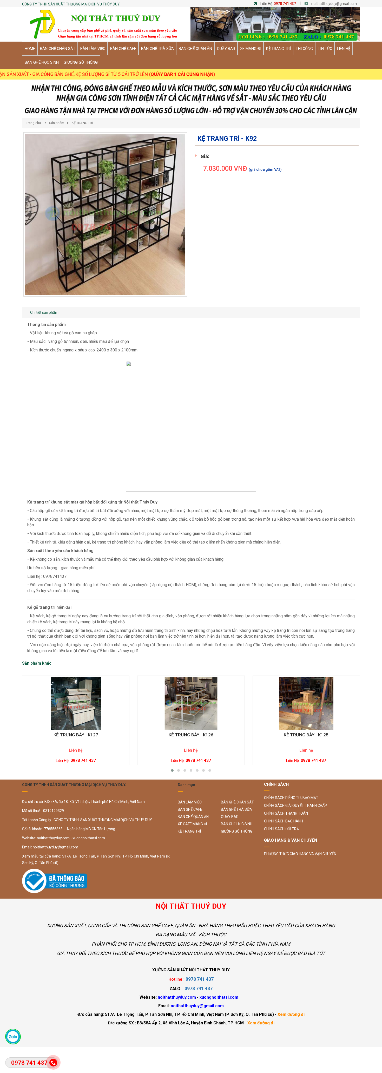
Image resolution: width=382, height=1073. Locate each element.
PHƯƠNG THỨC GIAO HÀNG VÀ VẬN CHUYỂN (300, 854)
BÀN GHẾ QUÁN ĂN (193, 817)
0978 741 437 (285, 4)
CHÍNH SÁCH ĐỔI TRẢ (281, 829)
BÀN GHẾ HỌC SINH (236, 824)
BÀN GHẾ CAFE (190, 809)
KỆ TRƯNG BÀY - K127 (76, 734)
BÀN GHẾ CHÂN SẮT (237, 802)
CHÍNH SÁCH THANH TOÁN (286, 813)
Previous (15, 219)
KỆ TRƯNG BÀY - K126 (191, 734)
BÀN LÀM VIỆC (190, 802)
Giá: (205, 156)
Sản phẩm (56, 123)
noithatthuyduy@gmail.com (334, 4)
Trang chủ (33, 123)
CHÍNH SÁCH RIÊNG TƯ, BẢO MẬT (291, 798)
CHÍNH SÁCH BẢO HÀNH (283, 821)
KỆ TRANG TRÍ (82, 123)
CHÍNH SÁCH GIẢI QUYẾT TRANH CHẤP (295, 805)
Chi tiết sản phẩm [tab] (44, 312)
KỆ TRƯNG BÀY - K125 (306, 734)
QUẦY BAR (230, 817)
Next (196, 219)
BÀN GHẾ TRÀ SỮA (236, 809)
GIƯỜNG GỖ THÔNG (236, 831)
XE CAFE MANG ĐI (192, 824)
